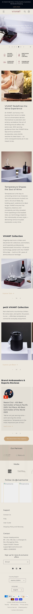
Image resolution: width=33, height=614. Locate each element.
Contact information (17, 610)
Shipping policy (22, 607)
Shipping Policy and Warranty (13, 527)
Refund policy (15, 604)
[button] (4, 12)
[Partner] (8, 455)
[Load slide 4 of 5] (19, 47)
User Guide (7, 523)
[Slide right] (20, 298)
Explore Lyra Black (9, 365)
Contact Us (7, 515)
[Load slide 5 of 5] (21, 47)
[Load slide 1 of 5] (12, 47)
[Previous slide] (9, 47)
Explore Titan (7, 293)
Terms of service (12, 607)
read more (7, 426)
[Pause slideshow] (31, 47)
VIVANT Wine (15, 602)
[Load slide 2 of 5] (14, 47)
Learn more (16, 6)
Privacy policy (24, 604)
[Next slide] (24, 47)
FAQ (4, 519)
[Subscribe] (28, 562)
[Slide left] (13, 298)
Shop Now (16, 33)
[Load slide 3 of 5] (16, 47)
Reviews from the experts (16, 439)
